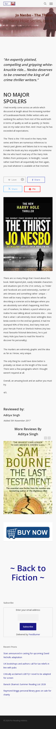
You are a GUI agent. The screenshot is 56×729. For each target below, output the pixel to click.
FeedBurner (34, 634)
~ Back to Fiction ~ (28, 573)
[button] (51, 3)
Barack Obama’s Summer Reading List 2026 (24, 684)
